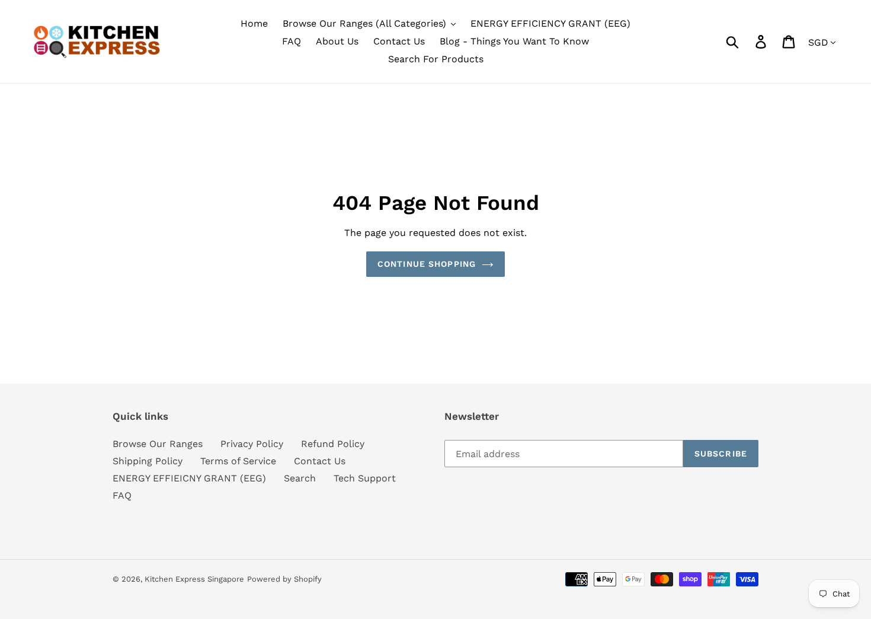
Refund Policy (332, 443)
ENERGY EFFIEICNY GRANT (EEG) (189, 478)
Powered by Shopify (284, 579)
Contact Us (319, 461)
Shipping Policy (147, 461)
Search (300, 478)
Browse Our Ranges (158, 443)
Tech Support (365, 478)
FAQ (122, 495)
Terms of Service (238, 461)
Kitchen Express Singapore (194, 579)
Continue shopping (426, 264)
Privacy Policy (251, 443)
